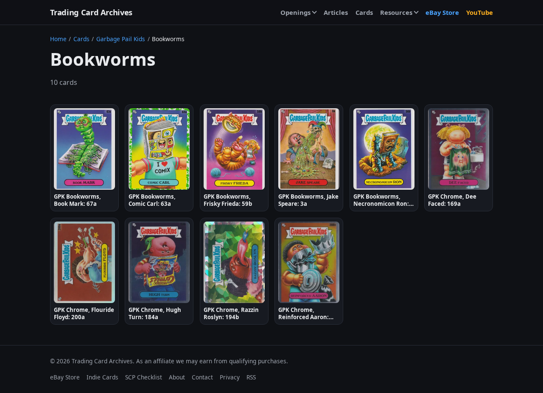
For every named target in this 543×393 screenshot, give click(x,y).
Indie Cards (102, 377)
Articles (336, 12)
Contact (202, 377)
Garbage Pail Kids (120, 39)
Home (58, 39)
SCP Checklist (143, 377)
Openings (295, 12)
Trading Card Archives (91, 12)
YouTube (479, 12)
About (177, 377)
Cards (364, 12)
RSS (251, 377)
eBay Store (442, 12)
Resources (396, 12)
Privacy (230, 377)
